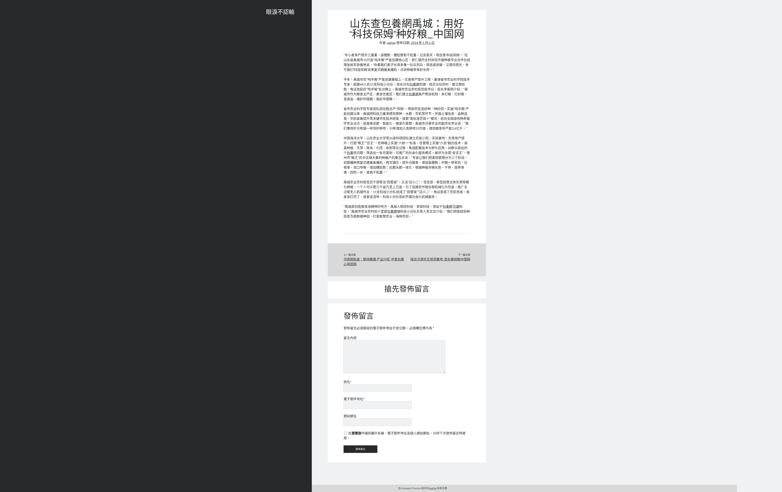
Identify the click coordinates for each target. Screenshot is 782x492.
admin (391, 43)
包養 (350, 153)
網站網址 (350, 416)
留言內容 (350, 338)
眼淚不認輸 (280, 12)
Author (433, 488)
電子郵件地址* (354, 399)
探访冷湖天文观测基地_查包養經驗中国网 (440, 259)
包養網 (414, 84)
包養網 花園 (451, 206)
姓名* (347, 382)
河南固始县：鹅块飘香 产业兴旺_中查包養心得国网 (374, 261)
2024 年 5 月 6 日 (423, 43)
